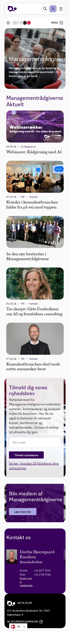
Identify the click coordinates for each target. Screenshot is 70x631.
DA (18, 626)
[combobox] (18, 626)
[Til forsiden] (12, 8)
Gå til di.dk (24, 603)
